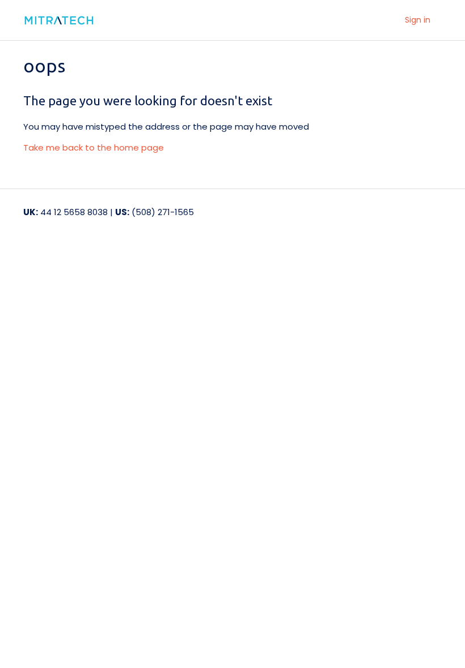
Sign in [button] (417, 19)
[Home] (70, 20)
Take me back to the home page (93, 147)
